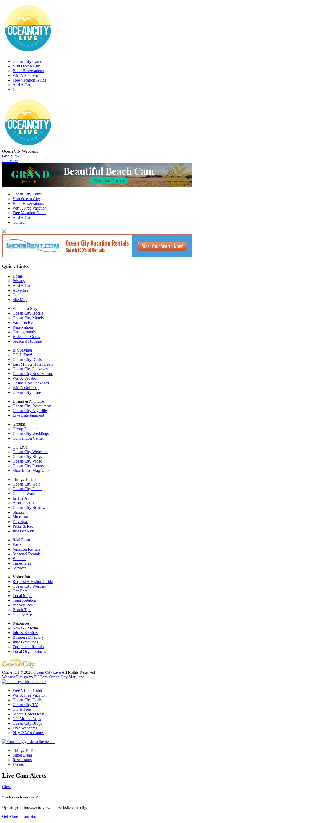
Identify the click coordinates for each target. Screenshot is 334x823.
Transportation (24, 600)
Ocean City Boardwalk (32, 507)
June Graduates (25, 642)
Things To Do (24, 750)
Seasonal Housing (27, 341)
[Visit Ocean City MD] (24, 681)
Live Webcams (25, 728)
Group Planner (25, 429)
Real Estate (22, 540)
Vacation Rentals (26, 322)
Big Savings (23, 350)
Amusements (23, 503)
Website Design (15, 677)
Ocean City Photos (28, 466)
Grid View (11, 156)
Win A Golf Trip (26, 387)
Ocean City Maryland (67, 677)
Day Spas (20, 521)
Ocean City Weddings (31, 433)
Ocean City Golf (26, 484)
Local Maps (22, 595)
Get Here (20, 591)
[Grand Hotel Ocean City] (97, 185)
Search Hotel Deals (28, 714)
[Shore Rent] (97, 256)
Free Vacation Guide (29, 80)
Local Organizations (29, 651)
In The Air (21, 498)
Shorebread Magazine (31, 470)
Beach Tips (22, 609)
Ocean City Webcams (30, 452)
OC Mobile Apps (27, 718)
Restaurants (22, 760)
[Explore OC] (28, 741)
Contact (19, 89)
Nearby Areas (24, 614)
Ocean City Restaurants (32, 406)
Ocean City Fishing (29, 489)
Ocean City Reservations (33, 373)
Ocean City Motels (28, 318)
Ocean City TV (25, 704)
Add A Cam (22, 85)
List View (10, 160)
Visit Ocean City (26, 66)
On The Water (24, 493)
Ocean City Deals (27, 359)
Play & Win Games (28, 732)
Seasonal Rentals (26, 554)
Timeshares (22, 563)
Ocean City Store (27, 392)
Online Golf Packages (31, 383)
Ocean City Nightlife (30, 410)
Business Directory (28, 637)
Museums (20, 517)
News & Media (25, 628)
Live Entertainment (28, 415)
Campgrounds (24, 332)
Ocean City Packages (30, 369)
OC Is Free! (22, 355)
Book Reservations (28, 71)
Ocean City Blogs (27, 456)
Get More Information (20, 816)
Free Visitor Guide (28, 690)
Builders (19, 558)
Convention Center (28, 438)
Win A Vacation (25, 378)
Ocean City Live (47, 672)
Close (6, 786)
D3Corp (41, 677)
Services (19, 568)
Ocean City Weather (29, 586)
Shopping (20, 512)
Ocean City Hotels (28, 313)
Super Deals (23, 755)
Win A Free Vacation (30, 75)
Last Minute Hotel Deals (33, 364)
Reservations (23, 327)
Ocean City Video (27, 461)
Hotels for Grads (26, 336)
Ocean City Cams (27, 61)
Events (18, 764)
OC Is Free (22, 709)
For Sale (19, 544)
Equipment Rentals (28, 646)
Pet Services (23, 605)
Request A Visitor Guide (33, 581)
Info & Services (25, 632)
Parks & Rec (23, 526)
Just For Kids (23, 531)
